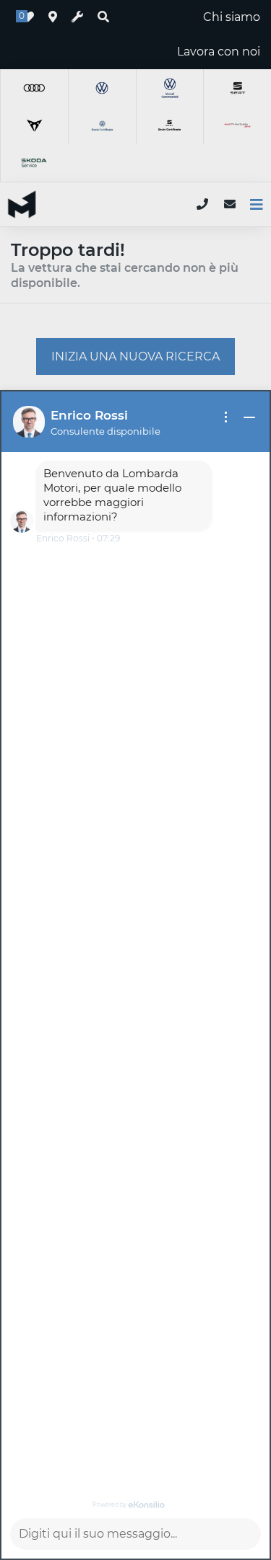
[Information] (226, 417)
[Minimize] (249, 417)
